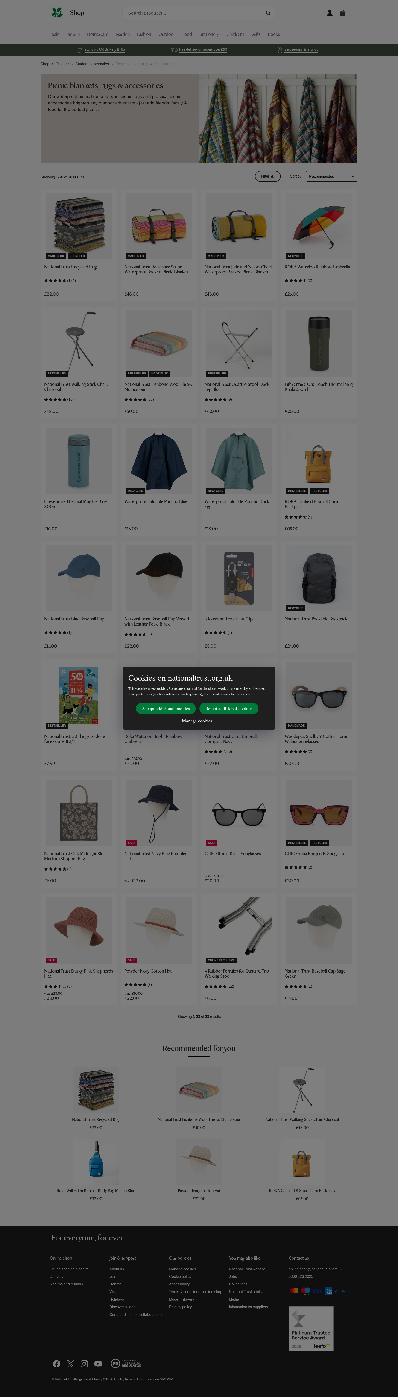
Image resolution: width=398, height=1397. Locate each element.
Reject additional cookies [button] (229, 708)
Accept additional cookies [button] (166, 708)
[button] (342, 13)
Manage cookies (197, 721)
